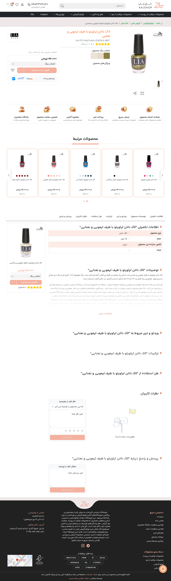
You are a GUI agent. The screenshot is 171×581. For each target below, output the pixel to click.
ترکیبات (109, 216)
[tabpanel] (138, 53)
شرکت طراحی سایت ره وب (79, 578)
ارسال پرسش (67, 489)
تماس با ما (159, 520)
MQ (86, 562)
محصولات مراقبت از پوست (152, 14)
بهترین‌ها (60, 14)
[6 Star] (82, 431)
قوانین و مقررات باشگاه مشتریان (150, 525)
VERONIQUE (74, 562)
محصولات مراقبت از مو (122, 14)
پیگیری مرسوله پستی (155, 541)
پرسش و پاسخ (65, 216)
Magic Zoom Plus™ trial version (125, 31)
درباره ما (160, 516)
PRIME (84, 557)
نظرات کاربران (81, 216)
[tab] (158, 84)
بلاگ (32, 14)
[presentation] (162, 175)
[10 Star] (65, 431)
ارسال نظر (67, 437)
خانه (158, 23)
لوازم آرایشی (78, 14)
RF (93, 557)
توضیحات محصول (138, 216)
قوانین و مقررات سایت (155, 529)
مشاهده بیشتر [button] (105, 313)
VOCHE (102, 557)
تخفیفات (44, 14)
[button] (87, 201)
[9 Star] (69, 431)
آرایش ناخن (135, 23)
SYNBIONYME (90, 567)
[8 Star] (73, 431)
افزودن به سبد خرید (40, 70)
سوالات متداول (157, 537)
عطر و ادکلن (97, 14)
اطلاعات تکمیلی (156, 216)
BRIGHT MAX (71, 557)
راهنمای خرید (158, 533)
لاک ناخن (124, 23)
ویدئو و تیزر (121, 216)
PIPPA (77, 567)
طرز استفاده (96, 216)
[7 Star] (77, 431)
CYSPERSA (97, 562)
